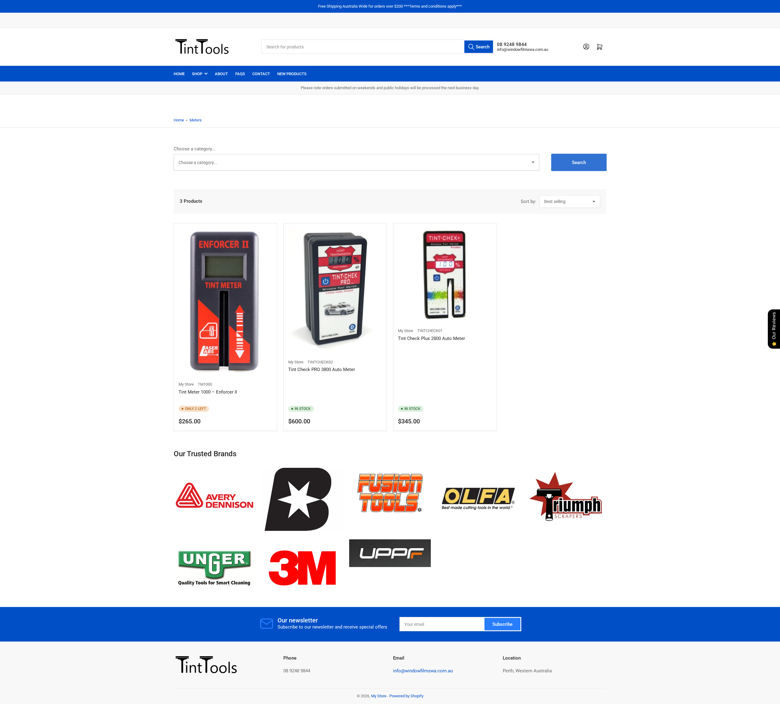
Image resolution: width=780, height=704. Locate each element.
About (221, 74)
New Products (292, 74)
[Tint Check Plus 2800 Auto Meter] (445, 275)
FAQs (240, 74)
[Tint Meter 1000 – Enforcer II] (225, 301)
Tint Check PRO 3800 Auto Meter (321, 369)
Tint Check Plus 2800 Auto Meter (431, 338)
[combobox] (377, 47)
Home (179, 74)
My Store (186, 384)
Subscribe (502, 624)
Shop (197, 74)
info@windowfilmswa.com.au (522, 49)
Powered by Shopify (406, 696)
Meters (196, 120)
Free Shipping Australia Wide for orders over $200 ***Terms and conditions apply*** (390, 6)
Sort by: (528, 201)
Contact (261, 74)
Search (579, 162)
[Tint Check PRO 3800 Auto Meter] (335, 290)
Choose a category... (194, 149)
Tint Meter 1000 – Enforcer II (208, 392)
